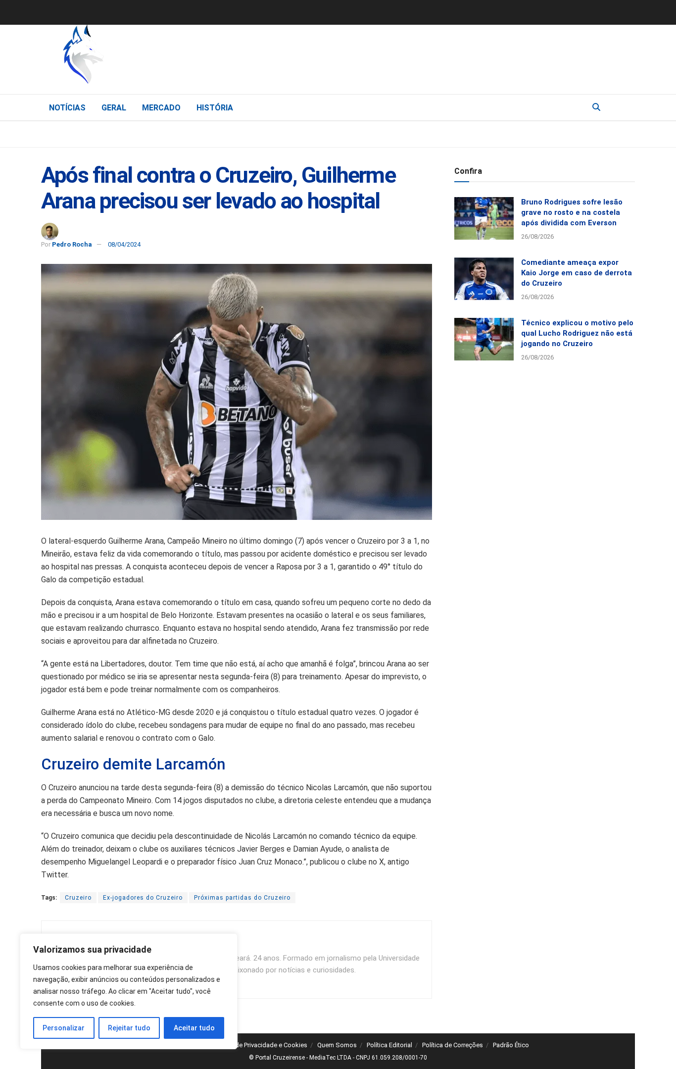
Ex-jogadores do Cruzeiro (143, 897)
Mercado (161, 107)
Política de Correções (452, 1045)
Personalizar (64, 1028)
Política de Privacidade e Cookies (260, 1045)
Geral (113, 107)
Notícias (67, 107)
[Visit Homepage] (135, 57)
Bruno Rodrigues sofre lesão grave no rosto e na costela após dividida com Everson (572, 212)
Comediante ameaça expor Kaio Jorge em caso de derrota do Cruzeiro (576, 273)
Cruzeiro (78, 897)
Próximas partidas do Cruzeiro (242, 897)
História (214, 107)
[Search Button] (596, 107)
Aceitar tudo (194, 1028)
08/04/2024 (124, 244)
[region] (129, 991)
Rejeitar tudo (129, 1028)
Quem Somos (337, 1045)
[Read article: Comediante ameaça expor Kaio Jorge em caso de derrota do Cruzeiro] (484, 278)
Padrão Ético (511, 1045)
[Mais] (627, 107)
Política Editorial (389, 1045)
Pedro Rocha (72, 244)
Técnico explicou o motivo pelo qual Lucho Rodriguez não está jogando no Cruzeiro (577, 333)
